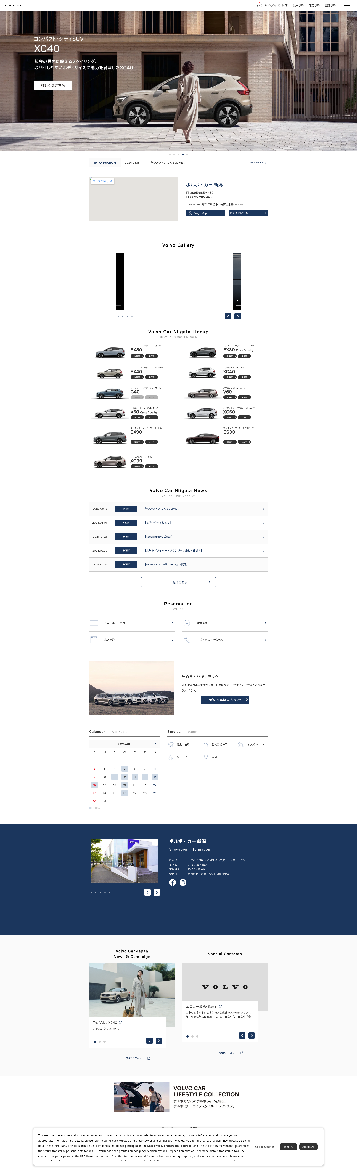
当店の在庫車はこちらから (225, 699)
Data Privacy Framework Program (169, 1146)
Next (237, 316)
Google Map (200, 213)
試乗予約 (298, 5)
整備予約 (330, 5)
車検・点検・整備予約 (210, 639)
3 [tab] (127, 316)
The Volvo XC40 (105, 1022)
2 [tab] (123, 316)
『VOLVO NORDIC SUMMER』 (168, 162)
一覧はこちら (178, 582)
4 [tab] (132, 316)
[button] (169, 154)
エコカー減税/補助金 (201, 1006)
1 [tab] (118, 316)
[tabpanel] (178, 281)
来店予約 (314, 5)
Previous (228, 316)
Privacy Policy (117, 1140)
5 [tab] (110, 892)
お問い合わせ (243, 213)
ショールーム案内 (114, 623)
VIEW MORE (256, 162)
